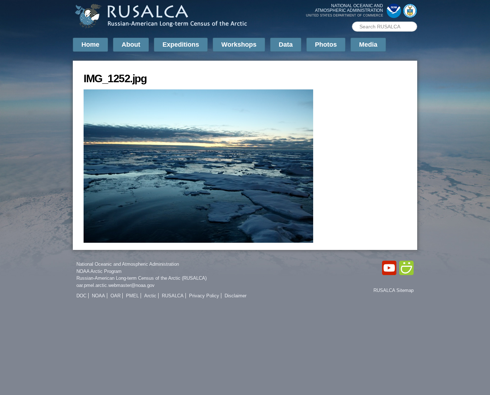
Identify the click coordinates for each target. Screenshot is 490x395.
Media (368, 44)
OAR (115, 295)
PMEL (132, 295)
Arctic (150, 295)
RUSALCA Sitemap (393, 290)
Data (286, 44)
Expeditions (180, 44)
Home (90, 44)
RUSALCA (173, 295)
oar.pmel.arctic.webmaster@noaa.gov (115, 285)
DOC (81, 295)
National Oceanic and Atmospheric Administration (127, 264)
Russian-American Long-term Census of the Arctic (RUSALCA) (141, 278)
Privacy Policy (204, 295)
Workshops (238, 44)
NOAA (98, 295)
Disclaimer (235, 295)
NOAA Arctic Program (99, 271)
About (131, 44)
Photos (326, 44)
